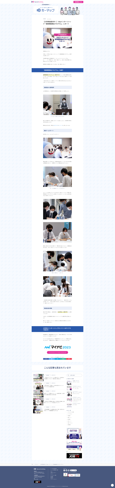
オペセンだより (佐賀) (75, 392)
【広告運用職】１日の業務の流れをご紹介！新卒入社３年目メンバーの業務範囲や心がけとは (54, 410)
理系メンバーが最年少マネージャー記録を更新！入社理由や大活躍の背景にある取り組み (54, 394)
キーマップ (60, 125)
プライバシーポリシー (53, 479)
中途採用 (69, 415)
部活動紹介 (69, 424)
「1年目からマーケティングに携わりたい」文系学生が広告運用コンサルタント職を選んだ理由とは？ (54, 378)
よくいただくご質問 (53, 475)
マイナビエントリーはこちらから (57, 352)
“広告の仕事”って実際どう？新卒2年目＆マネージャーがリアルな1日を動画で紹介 (54, 386)
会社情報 (51, 476)
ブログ (51, 471)
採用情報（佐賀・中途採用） (76, 393)
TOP (32, 464)
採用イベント (70, 417)
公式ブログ (56, 125)
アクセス (43, 473)
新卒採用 (47, 375)
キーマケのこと (75, 386)
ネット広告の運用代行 (53, 468)
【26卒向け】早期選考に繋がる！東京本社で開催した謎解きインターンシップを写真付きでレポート (54, 402)
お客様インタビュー (53, 472)
